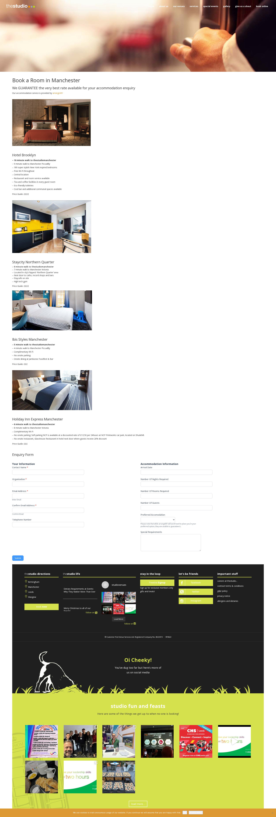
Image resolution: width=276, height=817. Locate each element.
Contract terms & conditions (230, 586)
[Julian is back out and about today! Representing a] (130, 597)
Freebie (157, 582)
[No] (272, 812)
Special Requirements (151, 531)
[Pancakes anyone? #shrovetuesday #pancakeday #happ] (41, 777)
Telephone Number (21, 519)
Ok (185, 812)
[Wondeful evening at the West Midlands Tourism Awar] (107, 608)
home (151, 6)
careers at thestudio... (227, 581)
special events (210, 6)
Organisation (19, 479)
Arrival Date (146, 467)
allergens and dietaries (227, 601)
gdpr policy (222, 591)
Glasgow (32, 597)
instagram (195, 600)
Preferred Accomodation (153, 514)
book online (262, 6)
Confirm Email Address (24, 505)
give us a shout (243, 6)
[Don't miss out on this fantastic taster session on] (130, 608)
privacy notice (223, 596)
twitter (195, 591)
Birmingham (33, 582)
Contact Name (20, 467)
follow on (90, 612)
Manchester (33, 587)
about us (163, 6)
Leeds (31, 592)
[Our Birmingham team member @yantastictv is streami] (107, 597)
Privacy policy (196, 812)
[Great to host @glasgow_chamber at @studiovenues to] (118, 597)
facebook (196, 582)
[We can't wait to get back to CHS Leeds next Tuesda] (118, 608)
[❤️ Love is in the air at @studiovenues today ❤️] (118, 777)
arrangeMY (58, 93)
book (41, 606)
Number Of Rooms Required (155, 491)
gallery (226, 6)
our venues (179, 6)
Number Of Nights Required (154, 479)
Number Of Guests (150, 502)
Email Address (20, 491)
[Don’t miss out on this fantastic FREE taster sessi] (80, 777)
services (194, 6)
